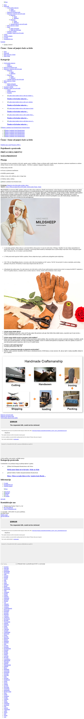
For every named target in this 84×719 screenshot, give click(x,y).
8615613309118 (5, 516)
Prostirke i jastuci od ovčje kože (15, 33)
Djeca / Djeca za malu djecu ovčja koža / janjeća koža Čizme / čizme (23, 187)
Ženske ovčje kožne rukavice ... (17, 99)
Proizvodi (6, 6)
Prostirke (9, 93)
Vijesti (5, 34)
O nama (6, 37)
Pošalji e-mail (4, 514)
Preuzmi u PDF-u (16, 145)
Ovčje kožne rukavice (13, 8)
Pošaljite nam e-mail (6, 145)
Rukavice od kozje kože (7, 415)
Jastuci (9, 90)
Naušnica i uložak (11, 31)
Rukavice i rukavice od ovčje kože (16, 13)
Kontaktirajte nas (8, 39)
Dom (5, 5)
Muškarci (12, 10)
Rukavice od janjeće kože (7, 416)
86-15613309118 (8, 507)
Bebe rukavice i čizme (13, 25)
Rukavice (12, 15)
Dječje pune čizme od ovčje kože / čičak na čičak (23, 469)
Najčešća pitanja (8, 36)
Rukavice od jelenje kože (13, 12)
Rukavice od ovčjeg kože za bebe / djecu (17, 185)
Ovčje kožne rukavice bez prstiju (9, 417)
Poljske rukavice (11, 91)
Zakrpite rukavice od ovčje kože (18, 24)
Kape (8, 27)
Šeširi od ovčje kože (15, 30)
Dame (12, 9)
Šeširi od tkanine (14, 28)
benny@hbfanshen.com (10, 509)
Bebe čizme (7, 56)
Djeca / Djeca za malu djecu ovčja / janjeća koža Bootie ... (26, 476)
